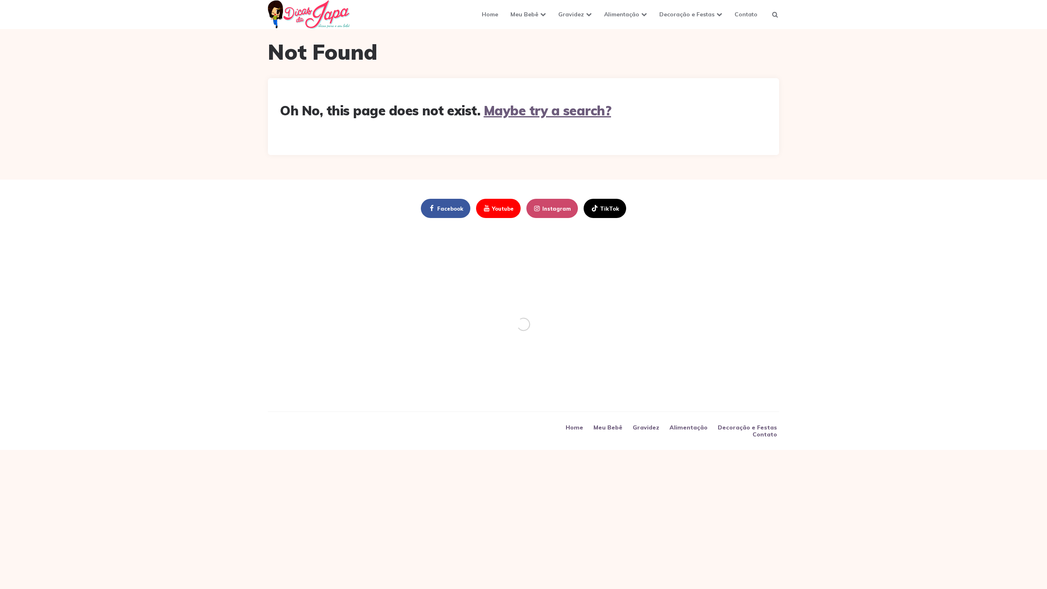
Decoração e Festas (686, 14)
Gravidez (571, 14)
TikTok (609, 208)
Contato (746, 14)
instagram (556, 208)
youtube (503, 208)
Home (490, 14)
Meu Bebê (524, 14)
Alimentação (621, 14)
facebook (450, 208)
